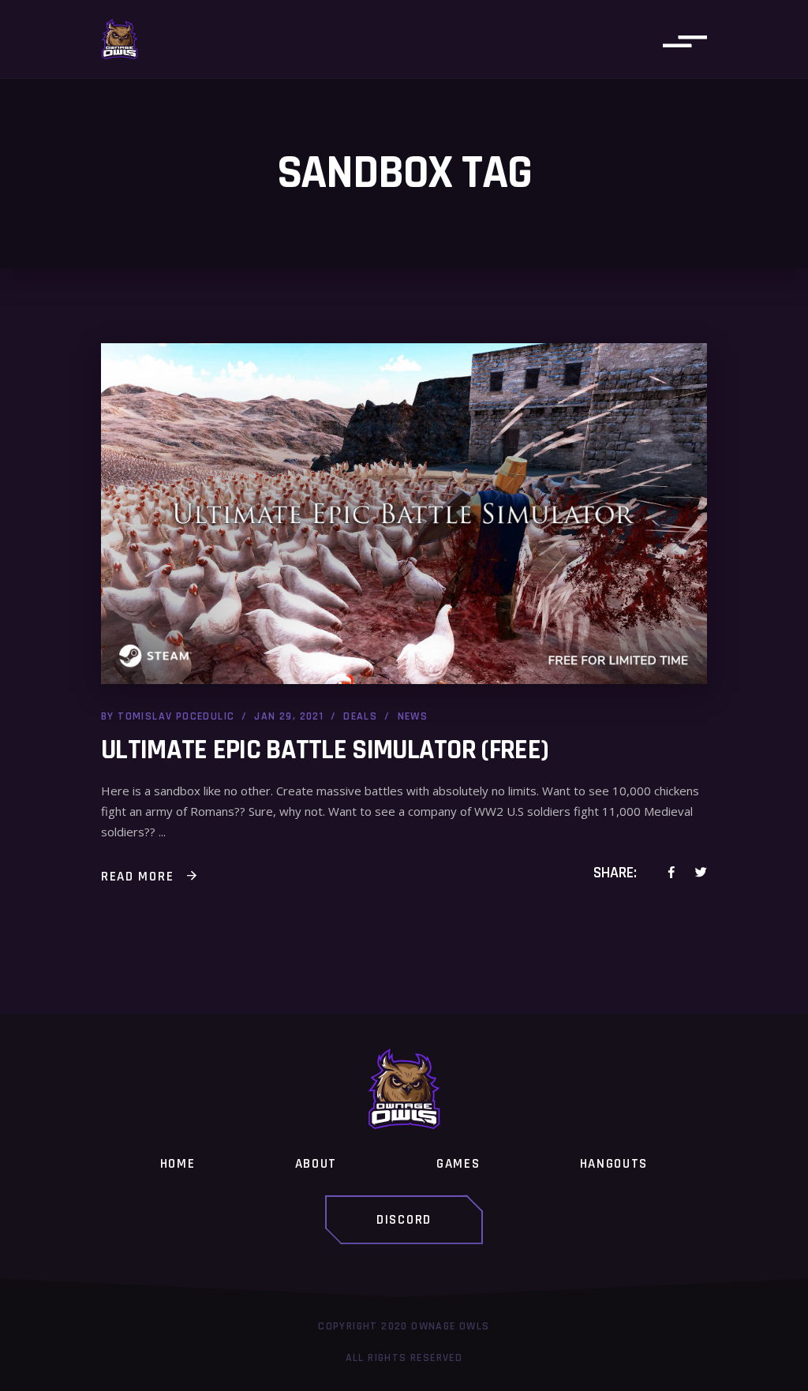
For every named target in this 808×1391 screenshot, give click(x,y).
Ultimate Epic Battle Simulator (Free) (324, 750)
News (413, 716)
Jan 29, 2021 (289, 716)
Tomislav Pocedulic (176, 716)
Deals (360, 716)
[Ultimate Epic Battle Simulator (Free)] (404, 513)
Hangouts (614, 1163)
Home (178, 1163)
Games (458, 1163)
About (316, 1163)
